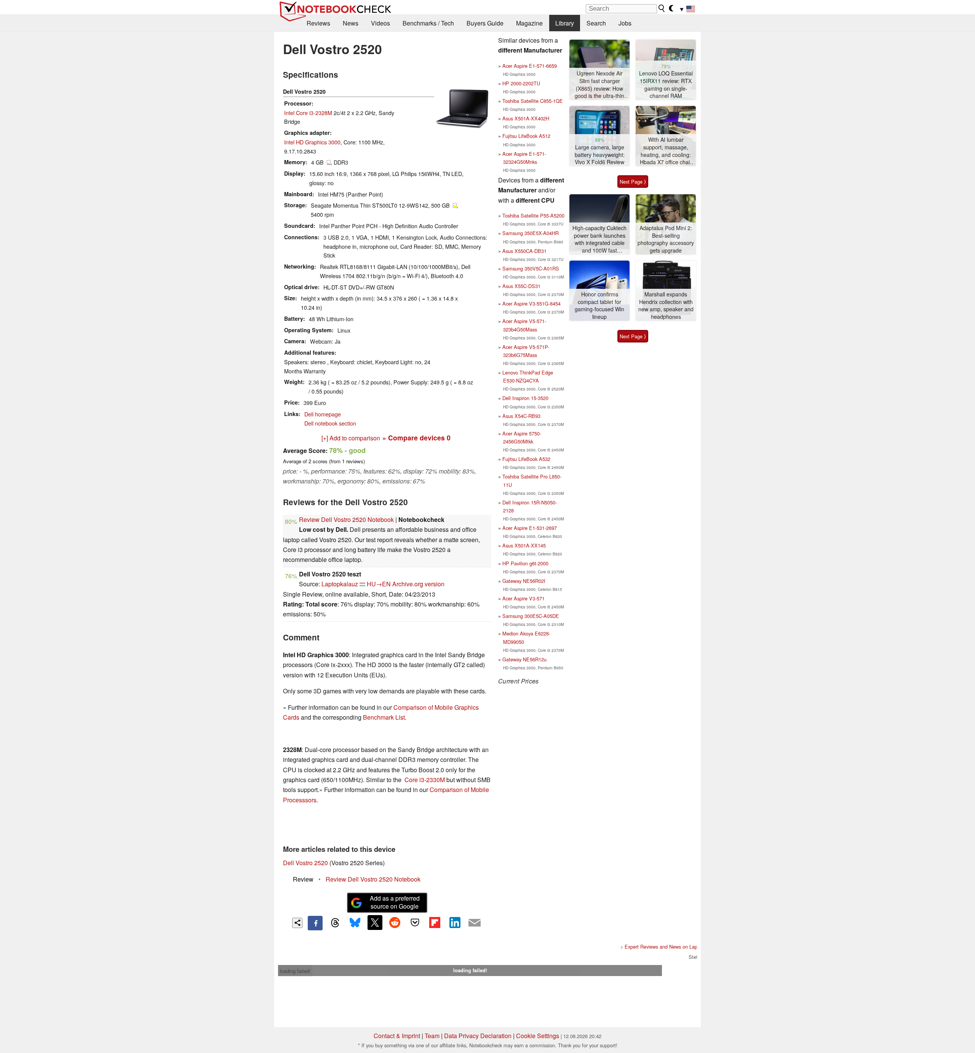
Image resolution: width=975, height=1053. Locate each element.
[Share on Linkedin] (455, 922)
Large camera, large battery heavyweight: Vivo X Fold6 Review (600, 155)
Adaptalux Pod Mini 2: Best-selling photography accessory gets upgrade (666, 239)
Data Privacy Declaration (477, 1035)
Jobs (625, 23)
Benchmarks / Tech (428, 23)
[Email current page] (474, 923)
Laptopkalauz (339, 583)
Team (432, 1035)
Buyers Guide (485, 23)
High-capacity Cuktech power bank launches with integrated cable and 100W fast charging (599, 239)
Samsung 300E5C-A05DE (530, 615)
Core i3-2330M (424, 779)
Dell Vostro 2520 (305, 862)
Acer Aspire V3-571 (523, 598)
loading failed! (295, 971)
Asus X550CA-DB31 (524, 250)
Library (564, 23)
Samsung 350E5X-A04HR (530, 233)
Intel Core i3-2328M (308, 113)
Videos (380, 23)
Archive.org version (418, 583)
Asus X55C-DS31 (521, 286)
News (350, 23)
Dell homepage (322, 414)
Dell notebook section (330, 423)
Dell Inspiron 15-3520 (525, 398)
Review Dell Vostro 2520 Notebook (346, 519)
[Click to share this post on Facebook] (315, 923)
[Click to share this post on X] (375, 922)
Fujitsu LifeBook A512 (526, 135)
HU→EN (379, 583)
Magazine (529, 23)
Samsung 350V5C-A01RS (530, 268)
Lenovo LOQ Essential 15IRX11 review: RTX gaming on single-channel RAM (666, 84)
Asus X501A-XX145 (524, 545)
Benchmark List (384, 717)
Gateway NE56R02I (523, 580)
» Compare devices (416, 437)
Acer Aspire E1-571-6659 (529, 65)
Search (596, 23)
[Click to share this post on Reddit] (395, 922)
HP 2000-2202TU (521, 83)
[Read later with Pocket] (415, 922)
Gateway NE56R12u (524, 659)
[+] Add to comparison (350, 438)
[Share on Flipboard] (434, 922)
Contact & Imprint (397, 1035)
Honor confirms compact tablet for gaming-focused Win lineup (599, 305)
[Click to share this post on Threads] (335, 923)
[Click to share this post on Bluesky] (355, 923)
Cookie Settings (537, 1035)
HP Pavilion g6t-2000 (525, 563)
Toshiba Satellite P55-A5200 (533, 215)
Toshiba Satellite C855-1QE (532, 100)
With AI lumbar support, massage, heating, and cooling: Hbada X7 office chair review (666, 151)
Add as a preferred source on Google (395, 902)
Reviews (318, 23)
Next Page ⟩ (633, 181)
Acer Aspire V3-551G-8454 (531, 303)
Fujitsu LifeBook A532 (526, 458)
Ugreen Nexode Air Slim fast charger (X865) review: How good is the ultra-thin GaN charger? (599, 85)
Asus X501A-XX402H (525, 118)
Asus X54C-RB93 (521, 415)
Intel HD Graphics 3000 (312, 142)
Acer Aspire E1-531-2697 (529, 527)
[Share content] (297, 923)
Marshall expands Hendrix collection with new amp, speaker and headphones (666, 305)
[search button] (662, 8)
